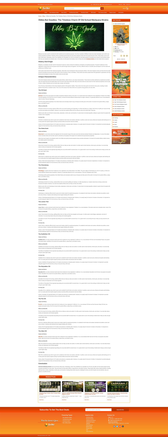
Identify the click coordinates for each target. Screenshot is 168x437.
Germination (121, 12)
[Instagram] (123, 426)
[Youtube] (120, 426)
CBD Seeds (93, 12)
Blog (44, 16)
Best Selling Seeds (67, 422)
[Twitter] (117, 426)
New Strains (64, 12)
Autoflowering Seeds (73, 12)
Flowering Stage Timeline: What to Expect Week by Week (49, 394)
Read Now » (41, 399)
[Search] (102, 8)
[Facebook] (114, 426)
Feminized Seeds (84, 12)
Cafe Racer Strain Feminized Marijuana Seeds (121, 44)
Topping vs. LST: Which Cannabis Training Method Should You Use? (94, 394)
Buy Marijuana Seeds (54, 12)
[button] (113, 44)
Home (45, 12)
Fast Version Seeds (102, 12)
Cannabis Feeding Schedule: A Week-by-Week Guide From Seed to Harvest (117, 394)
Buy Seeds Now (121, 62)
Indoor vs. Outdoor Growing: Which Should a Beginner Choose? (72, 394)
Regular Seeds (112, 12)
